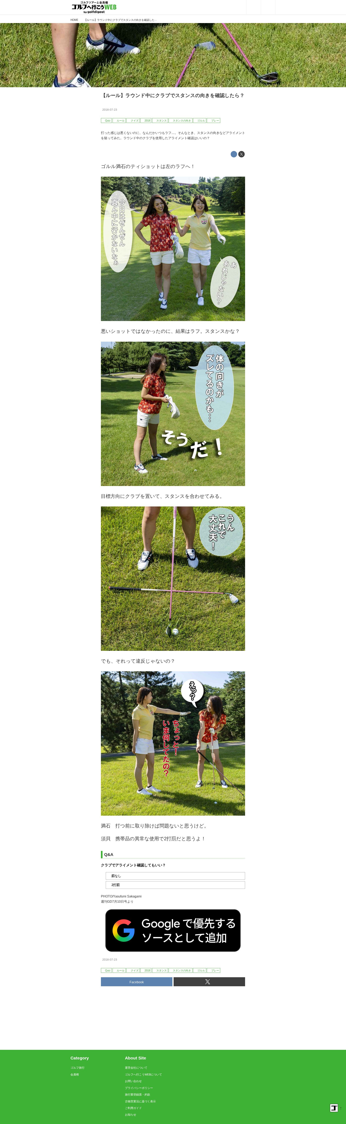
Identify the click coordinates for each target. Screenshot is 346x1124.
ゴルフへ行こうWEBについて (143, 1074)
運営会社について (136, 1067)
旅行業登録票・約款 (137, 1094)
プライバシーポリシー (139, 1088)
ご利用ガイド (133, 1108)
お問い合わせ (133, 1081)
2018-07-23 (109, 109)
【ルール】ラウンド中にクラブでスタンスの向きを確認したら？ (172, 95)
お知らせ (130, 1114)
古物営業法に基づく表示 (140, 1101)
